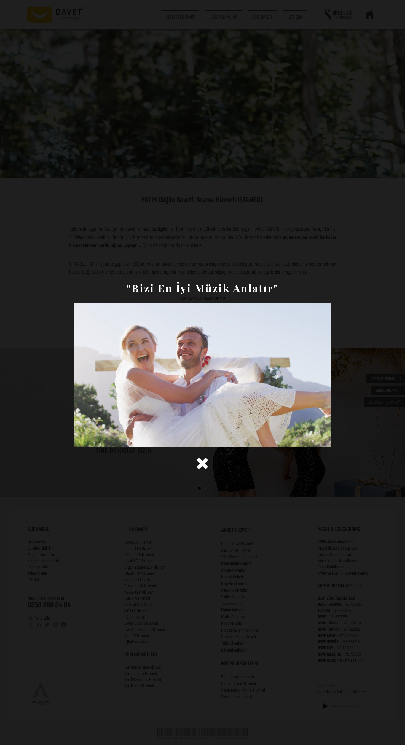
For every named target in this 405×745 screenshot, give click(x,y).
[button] (202, 463)
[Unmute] (92, 439)
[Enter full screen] (323, 439)
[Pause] (82, 439)
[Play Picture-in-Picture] (313, 439)
